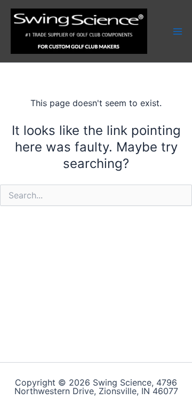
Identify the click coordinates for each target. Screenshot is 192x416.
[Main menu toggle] (177, 31)
